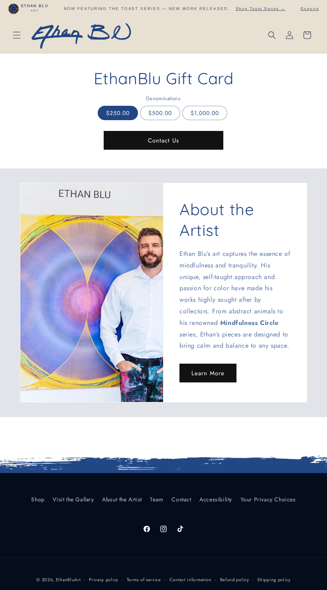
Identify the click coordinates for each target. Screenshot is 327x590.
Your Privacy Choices (268, 499)
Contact (181, 499)
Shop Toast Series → (261, 8)
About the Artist (122, 499)
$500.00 (160, 113)
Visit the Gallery (73, 499)
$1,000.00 (205, 113)
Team (156, 499)
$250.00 (118, 113)
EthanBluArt (68, 579)
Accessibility (215, 499)
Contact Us (163, 140)
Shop (37, 499)
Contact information (190, 579)
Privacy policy (103, 579)
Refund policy (234, 579)
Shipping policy (274, 579)
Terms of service (144, 579)
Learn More (208, 373)
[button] (17, 35)
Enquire (310, 8)
